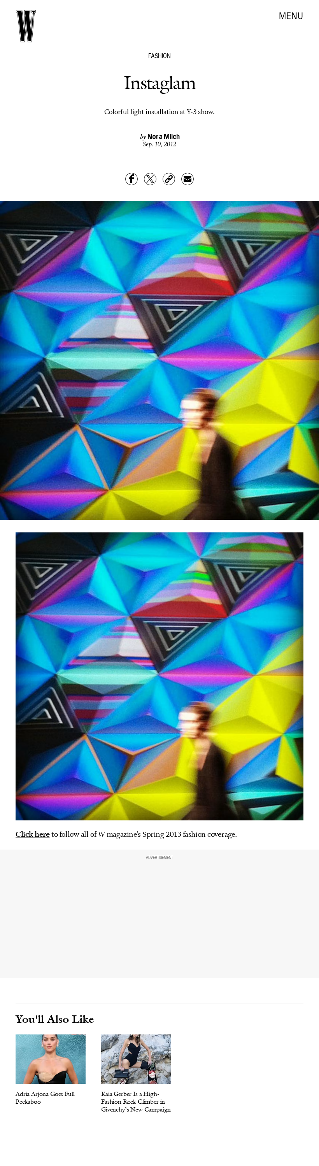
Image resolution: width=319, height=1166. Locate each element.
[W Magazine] (26, 26)
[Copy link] (169, 179)
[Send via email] (187, 179)
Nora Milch (163, 136)
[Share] (131, 179)
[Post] (150, 179)
